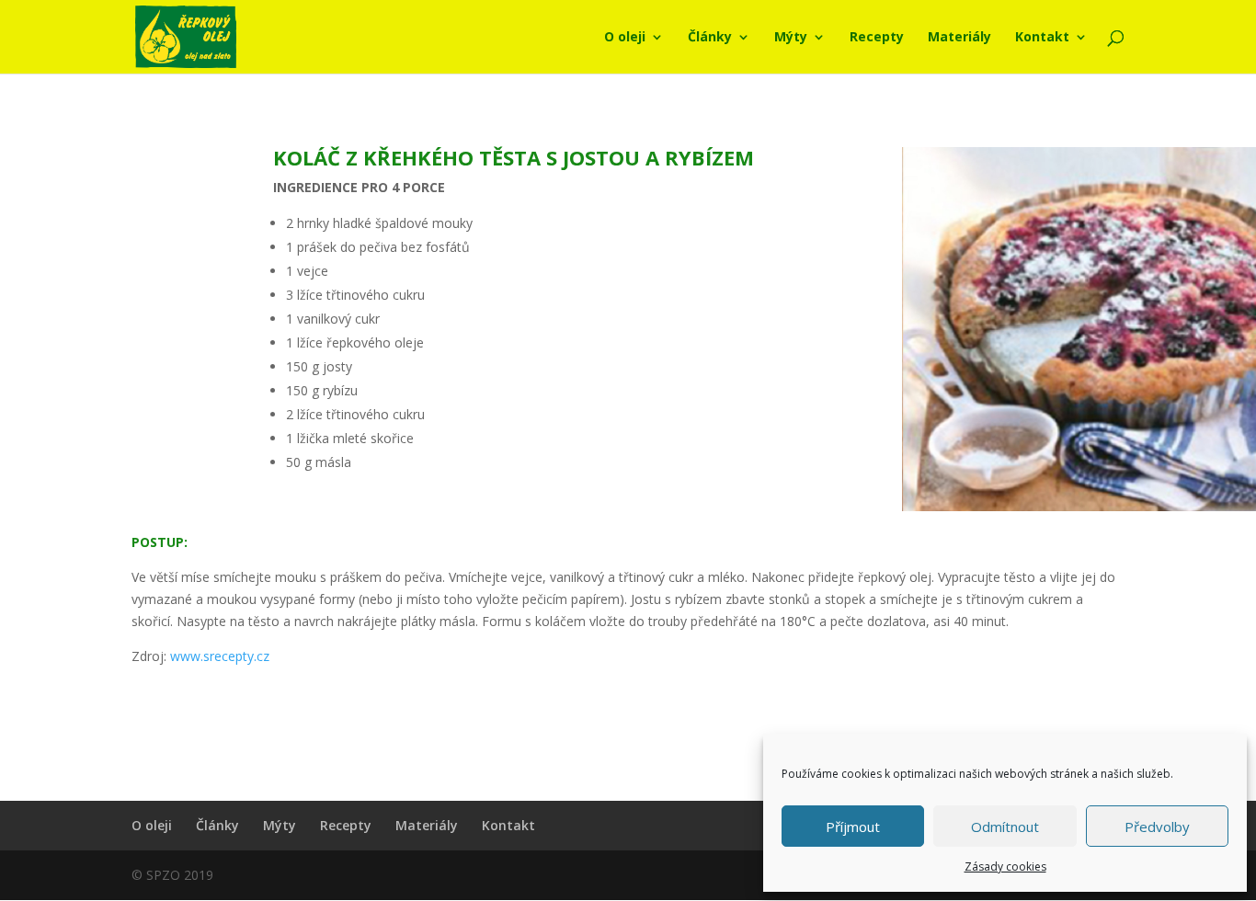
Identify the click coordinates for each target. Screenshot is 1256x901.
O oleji (624, 37)
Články (710, 37)
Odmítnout (1005, 826)
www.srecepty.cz (219, 656)
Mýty (790, 37)
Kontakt (1042, 37)
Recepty (877, 37)
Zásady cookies (1005, 866)
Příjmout (853, 826)
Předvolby (1157, 826)
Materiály (959, 37)
